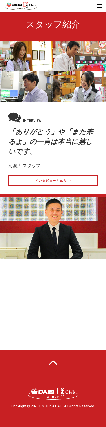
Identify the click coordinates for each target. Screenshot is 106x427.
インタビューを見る (52, 180)
